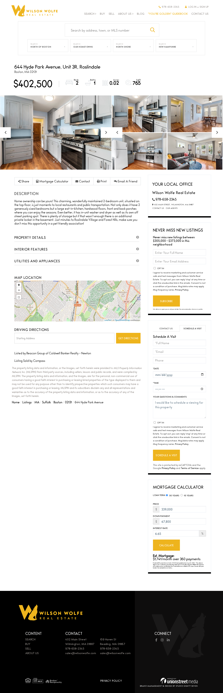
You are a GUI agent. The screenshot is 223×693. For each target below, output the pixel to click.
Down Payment (161, 516)
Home (16, 402)
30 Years (174, 495)
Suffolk (46, 402)
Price (156, 503)
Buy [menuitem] (102, 13)
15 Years (188, 495)
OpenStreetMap (122, 319)
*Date (156, 368)
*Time (156, 382)
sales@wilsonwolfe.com (80, 653)
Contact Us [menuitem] (200, 13)
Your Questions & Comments (170, 396)
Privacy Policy (181, 289)
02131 (68, 402)
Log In (192, 6)
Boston (58, 402)
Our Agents (171, 208)
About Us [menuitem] (125, 14)
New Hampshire (167, 46)
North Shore (123, 46)
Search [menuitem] (89, 14)
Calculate (166, 545)
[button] (152, 30)
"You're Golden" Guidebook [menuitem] (168, 13)
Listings (27, 402)
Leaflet (107, 319)
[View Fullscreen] (18, 297)
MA (36, 402)
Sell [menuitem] (111, 13)
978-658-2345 (170, 6)
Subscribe (166, 301)
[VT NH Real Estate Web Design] (179, 681)
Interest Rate (160, 528)
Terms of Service (190, 468)
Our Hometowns (83, 46)
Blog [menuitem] (140, 13)
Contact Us (158, 208)
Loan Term (159, 495)
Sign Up (204, 6)
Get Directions (128, 338)
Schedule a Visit (192, 328)
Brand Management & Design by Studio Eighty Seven (169, 686)
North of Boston (41, 46)
